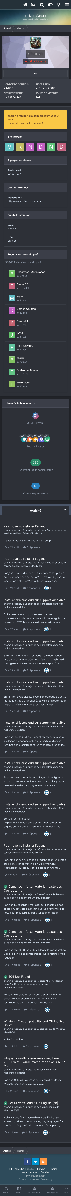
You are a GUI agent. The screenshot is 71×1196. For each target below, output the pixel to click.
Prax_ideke (23, 321)
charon (7, 530)
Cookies (45, 1172)
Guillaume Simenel (28, 370)
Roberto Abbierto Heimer (50, 981)
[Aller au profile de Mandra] (12, 298)
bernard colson (45, 604)
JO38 (20, 333)
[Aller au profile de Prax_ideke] (12, 323)
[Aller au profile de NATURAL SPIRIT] (51, 147)
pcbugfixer (42, 1107)
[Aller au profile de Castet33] (12, 286)
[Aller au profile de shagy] (12, 359)
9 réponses (33, 629)
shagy (20, 357)
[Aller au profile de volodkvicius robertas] (9, 147)
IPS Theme (15, 1168)
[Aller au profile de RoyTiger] (20, 147)
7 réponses (34, 1009)
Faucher (41, 1069)
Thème (54, 1168)
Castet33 (22, 284)
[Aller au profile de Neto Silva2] (30, 147)
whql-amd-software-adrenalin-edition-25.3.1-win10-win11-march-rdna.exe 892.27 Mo (34, 1061)
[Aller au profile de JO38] (12, 335)
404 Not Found (18, 976)
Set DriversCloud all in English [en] (32, 1103)
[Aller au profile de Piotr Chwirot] (12, 347)
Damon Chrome (26, 308)
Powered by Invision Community (36, 1179)
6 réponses (33, 547)
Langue (41, 1168)
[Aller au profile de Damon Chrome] (41, 147)
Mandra (21, 296)
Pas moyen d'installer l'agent (24, 526)
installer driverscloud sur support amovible (34, 600)
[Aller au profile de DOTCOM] (61, 147)
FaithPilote (23, 382)
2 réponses (32, 1090)
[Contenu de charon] (35, 73)
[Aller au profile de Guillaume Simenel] (12, 372)
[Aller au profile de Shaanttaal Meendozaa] (12, 273)
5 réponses (34, 919)
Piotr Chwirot (25, 345)
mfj (38, 530)
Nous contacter (30, 1172)
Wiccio (40, 1029)
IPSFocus (29, 1168)
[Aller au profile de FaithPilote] (12, 384)
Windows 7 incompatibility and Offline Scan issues (35, 1023)
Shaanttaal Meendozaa (31, 271)
